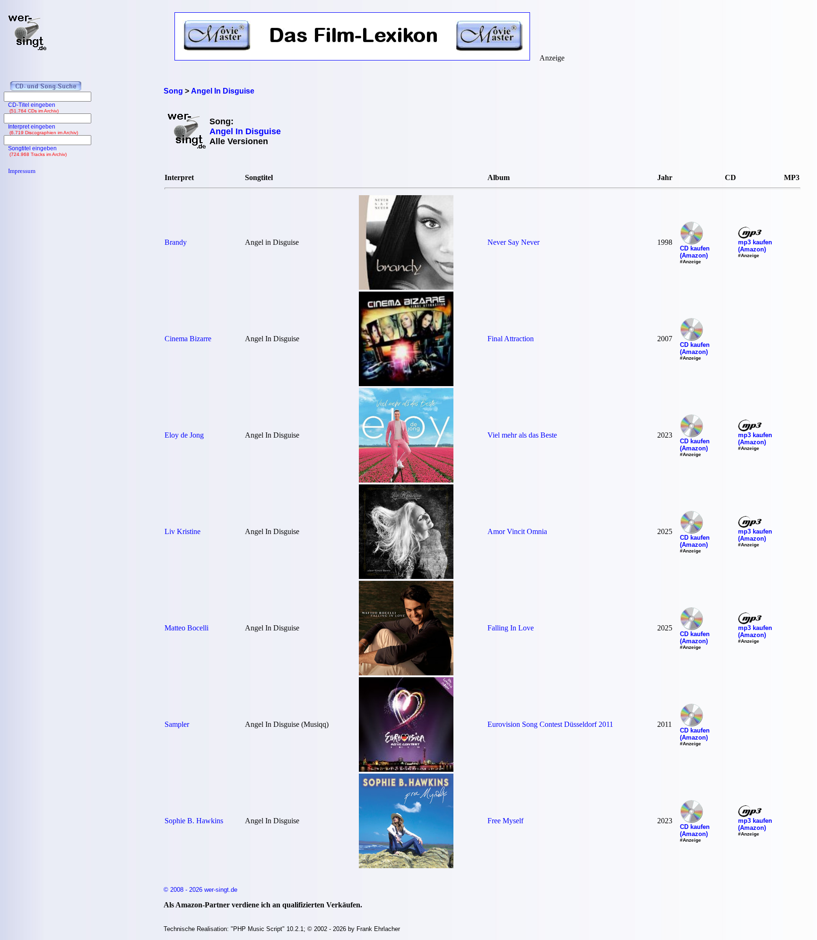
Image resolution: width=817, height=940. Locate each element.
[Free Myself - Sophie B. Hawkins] (406, 866)
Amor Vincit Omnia (517, 531)
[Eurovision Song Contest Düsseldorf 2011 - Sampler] (406, 769)
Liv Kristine (182, 531)
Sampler (177, 724)
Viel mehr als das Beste (522, 435)
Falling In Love (510, 628)
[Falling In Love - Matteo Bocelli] (406, 673)
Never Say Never (513, 242)
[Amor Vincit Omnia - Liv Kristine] (406, 576)
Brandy (176, 242)
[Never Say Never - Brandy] (406, 287)
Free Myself (505, 821)
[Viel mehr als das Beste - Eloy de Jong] (406, 480)
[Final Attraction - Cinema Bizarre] (406, 383)
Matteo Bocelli (187, 628)
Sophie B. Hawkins (194, 821)
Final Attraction (510, 339)
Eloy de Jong (184, 435)
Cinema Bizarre (188, 339)
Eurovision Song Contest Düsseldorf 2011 (550, 724)
